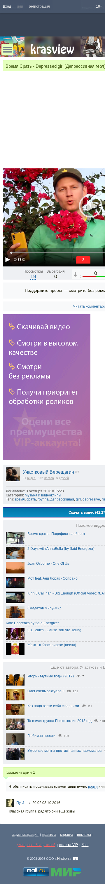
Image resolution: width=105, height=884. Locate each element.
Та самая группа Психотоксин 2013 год (59, 721)
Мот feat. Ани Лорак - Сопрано (52, 578)
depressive (91, 499)
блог (85, 845)
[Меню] (7, 49)
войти (93, 786)
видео (31, 478)
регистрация (39, 6)
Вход (7, 6)
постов (49, 478)
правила (49, 835)
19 (33, 276)
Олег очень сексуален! (45, 691)
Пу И (20, 803)
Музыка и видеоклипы (43, 495)
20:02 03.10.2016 (46, 803)
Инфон (63, 859)
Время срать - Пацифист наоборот (56, 534)
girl (78, 499)
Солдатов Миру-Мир (44, 608)
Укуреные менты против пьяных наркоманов (64, 751)
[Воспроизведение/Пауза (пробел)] (7, 259)
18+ (99, 6)
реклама (84, 835)
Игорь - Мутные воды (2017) (50, 676)
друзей (64, 478)
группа (43, 499)
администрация (25, 835)
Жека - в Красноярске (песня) (51, 645)
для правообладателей (36, 845)
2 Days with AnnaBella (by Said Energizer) (60, 549)
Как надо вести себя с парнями (53, 706)
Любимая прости (41, 736)
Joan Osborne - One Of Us (48, 564)
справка (66, 835)
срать (31, 499)
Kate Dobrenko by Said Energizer (32, 623)
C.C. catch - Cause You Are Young (54, 630)
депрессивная (62, 499)
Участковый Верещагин (48, 472)
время (20, 499)
